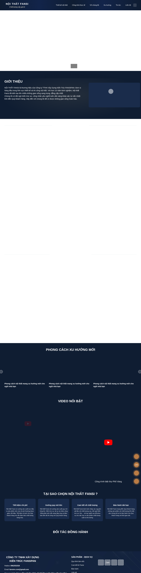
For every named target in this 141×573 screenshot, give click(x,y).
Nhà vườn (83, 132)
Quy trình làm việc (77, 523)
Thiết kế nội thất (62, 5)
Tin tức (118, 5)
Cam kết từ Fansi (77, 526)
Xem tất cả (69, 241)
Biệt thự (50, 132)
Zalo (108, 524)
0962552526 (15, 527)
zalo (136, 465)
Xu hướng (107, 5)
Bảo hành (74, 530)
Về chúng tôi (94, 5)
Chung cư (71, 132)
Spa (92, 132)
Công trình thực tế (78, 5)
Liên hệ (128, 5)
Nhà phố (60, 132)
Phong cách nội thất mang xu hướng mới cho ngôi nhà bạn (24, 385)
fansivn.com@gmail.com (19, 531)
